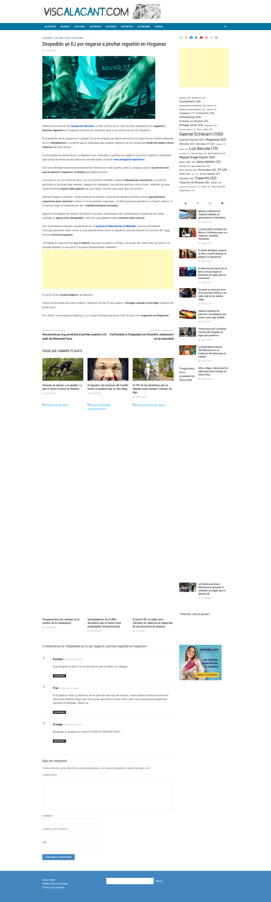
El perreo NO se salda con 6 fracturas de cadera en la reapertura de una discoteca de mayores (153, 623)
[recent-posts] (198, 203)
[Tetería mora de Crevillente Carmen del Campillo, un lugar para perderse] (187, 329)
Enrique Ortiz (191, 125)
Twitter (216, 183)
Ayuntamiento (190, 101)
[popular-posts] (185, 203)
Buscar (159, 881)
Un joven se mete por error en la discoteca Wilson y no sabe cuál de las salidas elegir (212, 294)
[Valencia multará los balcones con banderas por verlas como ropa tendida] (187, 311)
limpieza (220, 144)
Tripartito (206, 178)
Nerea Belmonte (200, 166)
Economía (143, 26)
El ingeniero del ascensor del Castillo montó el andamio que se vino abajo (108, 387)
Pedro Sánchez (188, 170)
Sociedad (95, 26)
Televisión (186, 178)
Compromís (205, 113)
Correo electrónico (56, 829)
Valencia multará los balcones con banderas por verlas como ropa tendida (212, 314)
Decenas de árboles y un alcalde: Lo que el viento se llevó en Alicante (62, 387)
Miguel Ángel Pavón (197, 157)
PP (222, 169)
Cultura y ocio (62, 38)
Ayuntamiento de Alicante (192, 105)
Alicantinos (198, 98)
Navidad (184, 166)
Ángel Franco (186, 190)
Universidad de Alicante (189, 187)
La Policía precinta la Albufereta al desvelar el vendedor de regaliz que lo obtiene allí (211, 589)
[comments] (210, 203)
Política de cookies (53, 887)
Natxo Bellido (208, 161)
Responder (59, 676)
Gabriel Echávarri (201, 134)
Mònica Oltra (187, 162)
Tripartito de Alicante (194, 182)
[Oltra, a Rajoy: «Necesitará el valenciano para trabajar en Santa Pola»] (187, 368)
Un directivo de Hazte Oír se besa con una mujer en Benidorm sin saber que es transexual (212, 273)
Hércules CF (205, 143)
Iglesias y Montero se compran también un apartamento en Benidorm (211, 214)
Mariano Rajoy (198, 153)
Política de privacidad (55, 883)
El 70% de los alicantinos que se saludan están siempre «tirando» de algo (152, 389)
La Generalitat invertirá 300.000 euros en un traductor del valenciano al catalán (212, 351)
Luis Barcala (203, 148)
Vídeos (159, 26)
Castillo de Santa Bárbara (192, 109)
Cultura (79, 26)
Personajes (207, 169)
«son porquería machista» (129, 159)
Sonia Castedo (210, 173)
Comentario (50, 775)
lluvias (183, 149)
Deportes (127, 26)
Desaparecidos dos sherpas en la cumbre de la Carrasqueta (60, 621)
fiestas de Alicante (82, 126)
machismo (184, 153)
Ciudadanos (187, 113)
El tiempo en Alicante (193, 121)
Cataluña (211, 110)
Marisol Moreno (216, 153)
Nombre (48, 816)
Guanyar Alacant (191, 139)
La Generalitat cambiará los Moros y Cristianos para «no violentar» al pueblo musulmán (212, 234)
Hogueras (215, 139)
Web (44, 842)
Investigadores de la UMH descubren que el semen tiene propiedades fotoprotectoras (104, 623)
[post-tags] (222, 203)
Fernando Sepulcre (187, 129)
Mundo (65, 26)
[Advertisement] (108, 269)
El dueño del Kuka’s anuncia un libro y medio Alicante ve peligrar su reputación (212, 253)
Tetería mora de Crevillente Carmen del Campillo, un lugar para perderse (212, 332)
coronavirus (190, 117)
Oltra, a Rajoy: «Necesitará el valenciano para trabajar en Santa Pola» (213, 371)
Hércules (186, 143)
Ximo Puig (218, 186)
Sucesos (111, 26)
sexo (195, 174)
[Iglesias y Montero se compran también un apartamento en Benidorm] (187, 211)
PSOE (184, 173)
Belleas (211, 106)
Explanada (211, 125)
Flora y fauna (204, 129)
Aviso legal (48, 879)
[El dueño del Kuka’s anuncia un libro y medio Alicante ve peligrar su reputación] (187, 250)
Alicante (50, 26)
